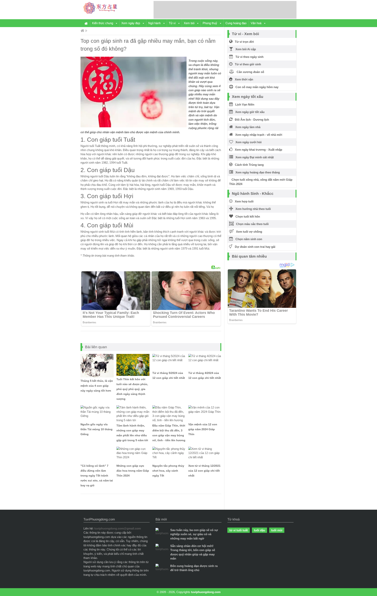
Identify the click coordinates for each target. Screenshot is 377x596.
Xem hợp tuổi (242, 201)
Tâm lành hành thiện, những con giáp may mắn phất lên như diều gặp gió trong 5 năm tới (132, 433)
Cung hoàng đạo (235, 23)
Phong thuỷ (210, 23)
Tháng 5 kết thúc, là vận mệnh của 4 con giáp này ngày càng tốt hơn (97, 385)
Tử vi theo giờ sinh (246, 64)
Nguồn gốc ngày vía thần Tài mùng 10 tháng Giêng (97, 429)
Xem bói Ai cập (244, 49)
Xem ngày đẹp (131, 23)
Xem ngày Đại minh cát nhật (253, 157)
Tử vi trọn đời (243, 41)
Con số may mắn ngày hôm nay (255, 87)
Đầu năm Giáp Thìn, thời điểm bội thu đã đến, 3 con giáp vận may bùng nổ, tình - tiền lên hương (168, 433)
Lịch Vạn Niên (243, 104)
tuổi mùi (276, 530)
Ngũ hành (154, 23)
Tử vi (172, 23)
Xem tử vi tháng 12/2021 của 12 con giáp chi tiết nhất (204, 470)
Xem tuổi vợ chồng (248, 231)
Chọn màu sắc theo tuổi (251, 224)
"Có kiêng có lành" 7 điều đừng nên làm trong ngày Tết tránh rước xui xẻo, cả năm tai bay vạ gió (97, 475)
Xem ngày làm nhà (246, 127)
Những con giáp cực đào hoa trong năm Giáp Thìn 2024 (132, 470)
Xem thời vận (242, 79)
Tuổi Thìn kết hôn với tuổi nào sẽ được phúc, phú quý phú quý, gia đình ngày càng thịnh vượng (132, 389)
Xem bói (189, 23)
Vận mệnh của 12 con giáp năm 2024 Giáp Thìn (202, 429)
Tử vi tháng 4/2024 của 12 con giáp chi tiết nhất (204, 375)
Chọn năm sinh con (247, 239)
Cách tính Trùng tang (248, 164)
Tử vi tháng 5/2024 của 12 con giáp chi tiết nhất (168, 375)
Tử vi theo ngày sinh (248, 56)
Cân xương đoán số (249, 72)
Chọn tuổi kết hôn (246, 216)
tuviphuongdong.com (206, 592)
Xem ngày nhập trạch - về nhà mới (257, 134)
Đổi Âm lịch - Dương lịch (250, 119)
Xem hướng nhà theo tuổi (252, 209)
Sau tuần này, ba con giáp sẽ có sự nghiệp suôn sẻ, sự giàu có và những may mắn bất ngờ (194, 534)
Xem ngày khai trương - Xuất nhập (257, 149)
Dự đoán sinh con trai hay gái (253, 246)
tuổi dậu (259, 530)
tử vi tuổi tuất (238, 530)
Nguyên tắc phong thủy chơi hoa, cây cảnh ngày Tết (168, 470)
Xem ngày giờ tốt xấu (248, 112)
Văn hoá (256, 23)
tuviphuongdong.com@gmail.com (117, 528)
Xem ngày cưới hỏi (247, 142)
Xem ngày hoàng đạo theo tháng (256, 172)
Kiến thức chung (103, 23)
